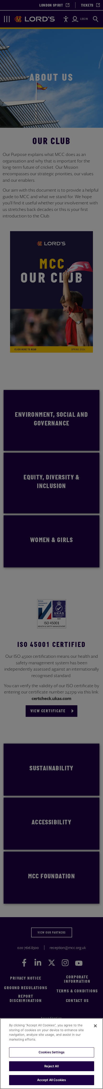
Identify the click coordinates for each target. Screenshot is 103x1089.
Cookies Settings (51, 1052)
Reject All (51, 1066)
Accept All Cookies (51, 1080)
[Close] (95, 1026)
